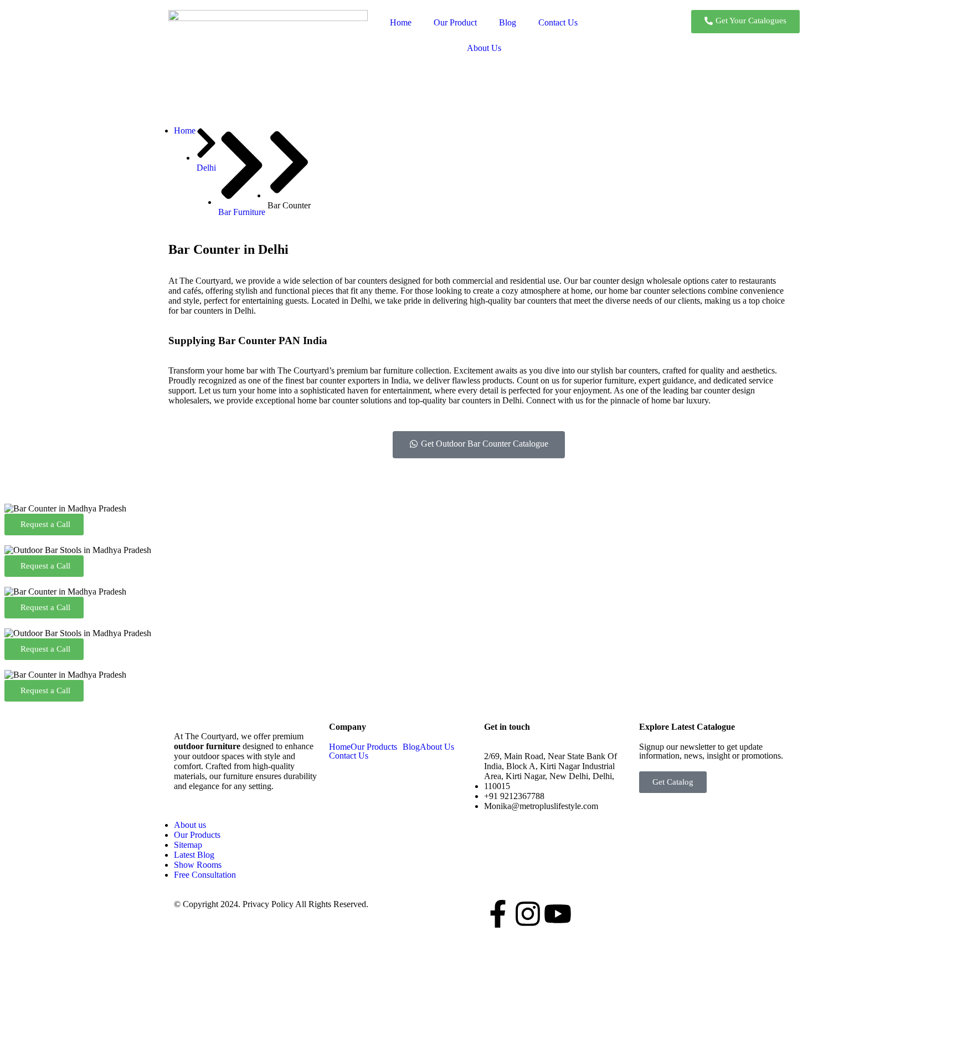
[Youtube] (558, 914)
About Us (484, 48)
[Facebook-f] (498, 914)
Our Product (455, 22)
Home (400, 22)
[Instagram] (528, 914)
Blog (507, 22)
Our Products (374, 747)
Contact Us (558, 22)
